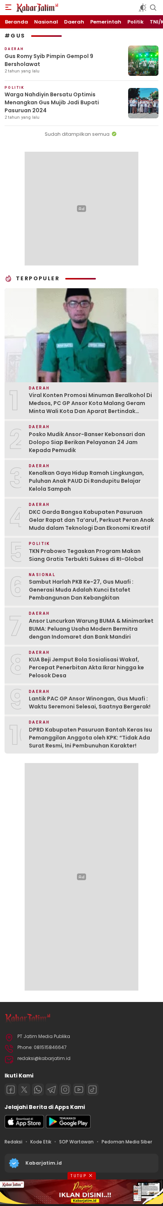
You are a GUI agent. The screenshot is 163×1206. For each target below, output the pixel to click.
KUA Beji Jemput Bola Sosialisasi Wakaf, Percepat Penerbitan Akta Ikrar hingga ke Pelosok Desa (86, 667)
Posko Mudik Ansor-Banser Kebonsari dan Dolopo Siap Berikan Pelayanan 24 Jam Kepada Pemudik (87, 442)
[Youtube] (79, 1090)
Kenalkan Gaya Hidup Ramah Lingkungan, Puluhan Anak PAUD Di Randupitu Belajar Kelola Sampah (86, 481)
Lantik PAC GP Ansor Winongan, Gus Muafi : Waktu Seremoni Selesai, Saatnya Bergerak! (89, 702)
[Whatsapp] (38, 1090)
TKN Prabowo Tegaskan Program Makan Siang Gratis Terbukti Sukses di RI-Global (86, 555)
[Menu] (8, 7)
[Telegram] (51, 1090)
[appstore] (24, 1126)
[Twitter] (24, 1090)
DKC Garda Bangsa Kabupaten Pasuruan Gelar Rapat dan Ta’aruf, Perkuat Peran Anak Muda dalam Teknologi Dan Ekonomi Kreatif (91, 520)
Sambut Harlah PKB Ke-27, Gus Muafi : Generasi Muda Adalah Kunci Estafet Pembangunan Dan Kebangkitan (81, 589)
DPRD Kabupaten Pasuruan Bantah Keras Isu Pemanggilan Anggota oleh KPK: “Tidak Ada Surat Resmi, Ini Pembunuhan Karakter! (90, 737)
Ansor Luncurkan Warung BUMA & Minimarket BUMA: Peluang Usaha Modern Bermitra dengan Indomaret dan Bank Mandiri (91, 629)
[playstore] (68, 1126)
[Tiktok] (92, 1090)
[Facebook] (11, 1090)
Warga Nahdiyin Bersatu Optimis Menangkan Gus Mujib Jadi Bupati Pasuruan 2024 (52, 102)
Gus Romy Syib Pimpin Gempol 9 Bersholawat (49, 60)
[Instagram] (65, 1090)
